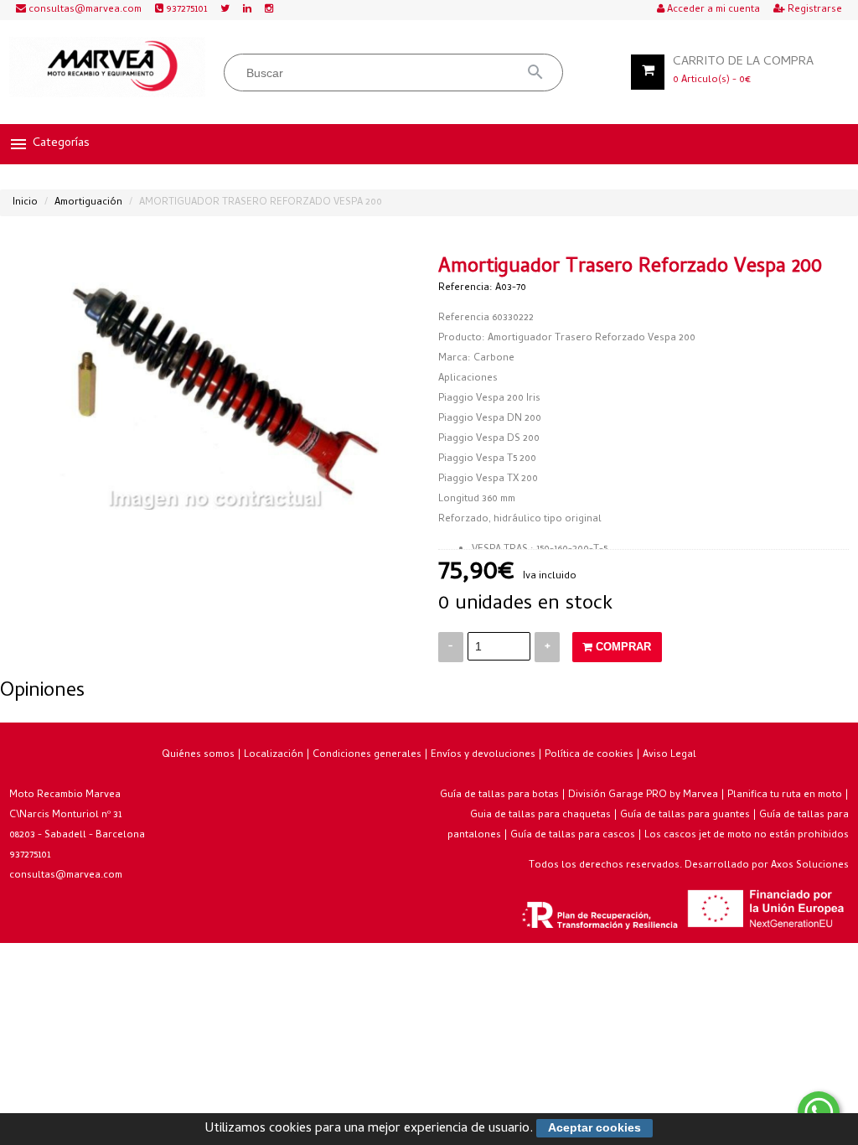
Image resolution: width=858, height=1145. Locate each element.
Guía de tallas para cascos (572, 835)
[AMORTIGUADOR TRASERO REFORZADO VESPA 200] (215, 384)
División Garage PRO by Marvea (643, 795)
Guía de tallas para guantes (685, 815)
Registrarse (813, 10)
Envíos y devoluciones (483, 755)
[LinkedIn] (247, 10)
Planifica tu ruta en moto (784, 795)
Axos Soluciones (810, 865)
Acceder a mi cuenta (712, 10)
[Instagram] (269, 10)
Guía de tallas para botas (499, 795)
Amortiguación (88, 202)
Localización (273, 755)
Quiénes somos (198, 755)
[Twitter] (225, 10)
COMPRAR (621, 646)
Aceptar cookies (594, 1127)
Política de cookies (589, 755)
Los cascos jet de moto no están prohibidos (746, 835)
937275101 (185, 10)
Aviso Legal (669, 755)
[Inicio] (107, 67)
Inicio (25, 202)
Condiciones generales (367, 755)
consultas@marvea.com (84, 10)
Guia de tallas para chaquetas (540, 815)
